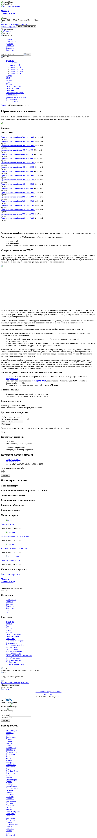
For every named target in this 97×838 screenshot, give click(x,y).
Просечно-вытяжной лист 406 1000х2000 (18, 167)
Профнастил (11, 662)
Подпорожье (11, 801)
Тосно (8, 833)
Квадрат (9, 76)
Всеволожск (10, 737)
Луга (8, 775)
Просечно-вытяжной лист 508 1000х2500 (18, 201)
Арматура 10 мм (7, 524)
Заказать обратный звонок (26, 27)
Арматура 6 (15, 63)
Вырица (9, 741)
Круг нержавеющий (14, 651)
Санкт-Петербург (13, 812)
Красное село (11, 765)
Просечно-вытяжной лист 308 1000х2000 (18, 146)
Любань (9, 777)
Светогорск (10, 814)
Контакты (10, 50)
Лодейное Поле (12, 771)
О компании (11, 41)
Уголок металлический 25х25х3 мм (15, 536)
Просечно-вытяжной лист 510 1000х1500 (18, 205)
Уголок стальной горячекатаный (19, 656)
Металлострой (11, 780)
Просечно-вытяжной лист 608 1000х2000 (18, 218)
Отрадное (9, 790)
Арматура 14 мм (17, 71)
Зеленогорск (11, 748)
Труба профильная (13, 86)
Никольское (10, 784)
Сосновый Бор (12, 824)
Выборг (9, 739)
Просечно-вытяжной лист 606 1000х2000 (18, 214)
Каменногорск (11, 752)
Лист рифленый (12, 99)
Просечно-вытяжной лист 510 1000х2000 (18, 210)
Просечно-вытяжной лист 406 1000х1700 (18, 163)
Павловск (9, 792)
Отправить (5, 720)
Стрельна (9, 826)
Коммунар (10, 763)
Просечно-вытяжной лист (16, 97)
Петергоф (9, 797)
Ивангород (10, 750)
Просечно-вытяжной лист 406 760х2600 (17, 150)
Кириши (9, 756)
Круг (8, 78)
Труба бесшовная (13, 88)
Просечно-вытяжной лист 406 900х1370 (17, 154)
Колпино (9, 760)
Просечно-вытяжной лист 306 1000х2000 (18, 141)
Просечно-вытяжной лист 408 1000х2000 (18, 176)
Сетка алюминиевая (14, 660)
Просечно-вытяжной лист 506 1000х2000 (18, 193)
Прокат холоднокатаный (16, 664)
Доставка (9, 44)
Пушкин (9, 807)
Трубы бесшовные (13, 658)
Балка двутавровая (13, 654)
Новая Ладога (11, 786)
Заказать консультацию (10, 685)
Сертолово (10, 816)
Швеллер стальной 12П (10, 560)
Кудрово (9, 769)
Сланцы (9, 822)
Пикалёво (10, 799)
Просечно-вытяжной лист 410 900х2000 (17, 188)
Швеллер (9, 84)
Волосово (9, 733)
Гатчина (9, 745)
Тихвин (9, 831)
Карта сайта (48, 694)
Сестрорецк (10, 818)
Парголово (10, 794)
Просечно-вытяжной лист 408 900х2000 (17, 171)
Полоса (9, 80)
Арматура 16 (15, 73)
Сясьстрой (10, 829)
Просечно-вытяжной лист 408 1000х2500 (18, 184)
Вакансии (10, 48)
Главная (9, 39)
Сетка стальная (12, 101)
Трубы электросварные (15, 93)
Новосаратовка (12, 788)
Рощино (9, 809)
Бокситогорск (11, 731)
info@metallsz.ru (22, 24)
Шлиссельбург (11, 835)
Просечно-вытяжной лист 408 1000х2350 (18, 180)
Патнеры (9, 602)
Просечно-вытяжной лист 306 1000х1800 (18, 137)
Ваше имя (5, 715)
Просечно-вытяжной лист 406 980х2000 (17, 158)
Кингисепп (10, 754)
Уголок (8, 82)
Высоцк (9, 743)
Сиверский (10, 820)
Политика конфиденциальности (49, 692)
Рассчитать (6, 424)
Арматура (10, 61)
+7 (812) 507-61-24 (8, 24)
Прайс (8, 610)
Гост (7, 612)
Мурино (12, 27)
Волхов (9, 735)
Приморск (10, 803)
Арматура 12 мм (17, 69)
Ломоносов (10, 773)
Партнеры (10, 46)
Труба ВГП (10, 91)
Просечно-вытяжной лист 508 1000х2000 (18, 197)
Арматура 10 (15, 67)
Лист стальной (12, 95)
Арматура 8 (15, 65)
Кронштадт (10, 767)
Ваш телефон (6, 718)
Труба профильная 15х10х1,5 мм (14, 548)
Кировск (9, 758)
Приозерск (10, 805)
